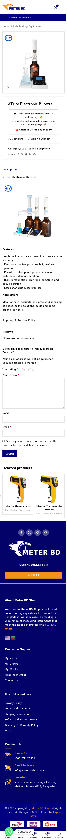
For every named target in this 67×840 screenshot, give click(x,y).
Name (7, 413)
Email (6, 427)
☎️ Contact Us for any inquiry (33, 129)
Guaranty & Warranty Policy (21, 725)
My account (12, 658)
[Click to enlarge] (8, 87)
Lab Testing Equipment (27, 26)
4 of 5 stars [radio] (30, 369)
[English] (7, 638)
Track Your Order (15, 675)
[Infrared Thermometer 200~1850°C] (49, 489)
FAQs (8, 730)
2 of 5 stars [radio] (25, 369)
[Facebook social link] (18, 154)
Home (6, 26)
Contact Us (11, 680)
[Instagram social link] (37, 532)
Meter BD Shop (41, 808)
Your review (10, 375)
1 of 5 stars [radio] (22, 369)
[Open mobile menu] (63, 7)
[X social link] (22, 154)
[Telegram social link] (34, 154)
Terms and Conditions (18, 708)
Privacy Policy (13, 703)
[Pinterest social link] (26, 154)
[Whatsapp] (9, 831)
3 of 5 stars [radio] (28, 369)
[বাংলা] (13, 638)
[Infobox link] (33, 755)
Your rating (10, 369)
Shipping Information (17, 714)
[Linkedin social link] (30, 154)
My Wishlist (12, 669)
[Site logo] (13, 7)
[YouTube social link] (45, 532)
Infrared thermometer (18, 505)
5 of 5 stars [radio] (33, 369)
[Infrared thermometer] (18, 489)
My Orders (11, 664)
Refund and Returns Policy (21, 719)
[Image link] (33, 548)
